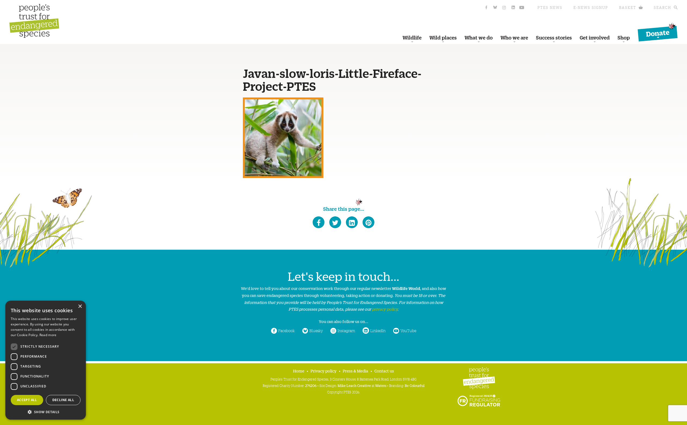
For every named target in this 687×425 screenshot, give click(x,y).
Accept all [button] (27, 400)
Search (662, 7)
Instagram (346, 330)
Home (298, 370)
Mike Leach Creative (354, 385)
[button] (46, 411)
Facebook (286, 330)
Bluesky (316, 330)
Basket (627, 7)
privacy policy (384, 308)
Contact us (384, 370)
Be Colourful (415, 385)
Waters (380, 385)
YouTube (408, 330)
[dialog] (45, 360)
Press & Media (355, 370)
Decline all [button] (63, 400)
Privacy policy (323, 370)
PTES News (550, 7)
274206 (311, 385)
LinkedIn (378, 330)
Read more (48, 335)
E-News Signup (590, 7)
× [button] (80, 306)
